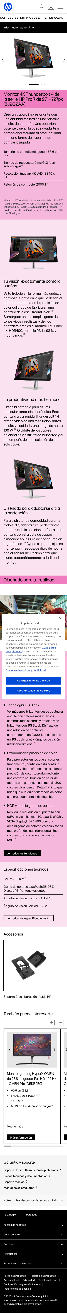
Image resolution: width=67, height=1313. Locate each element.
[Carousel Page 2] (26, 85)
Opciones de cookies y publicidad (26, 670)
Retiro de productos (15, 1275)
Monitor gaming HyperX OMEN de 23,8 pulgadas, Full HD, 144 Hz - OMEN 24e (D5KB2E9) (31, 1078)
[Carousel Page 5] (44, 85)
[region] (33, 656)
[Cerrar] (60, 618)
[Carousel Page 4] (41, 85)
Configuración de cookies (33, 680)
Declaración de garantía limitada (22, 1284)
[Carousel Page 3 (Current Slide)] (33, 85)
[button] (52, 1022)
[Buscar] (42, 6)
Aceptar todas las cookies (33, 690)
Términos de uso (47, 1280)
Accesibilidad (11, 1280)
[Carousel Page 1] (23, 85)
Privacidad (29, 1280)
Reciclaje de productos (43, 1275)
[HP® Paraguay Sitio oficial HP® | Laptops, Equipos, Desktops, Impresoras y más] (8, 7)
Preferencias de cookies (17, 1288)
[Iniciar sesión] (51, 7)
